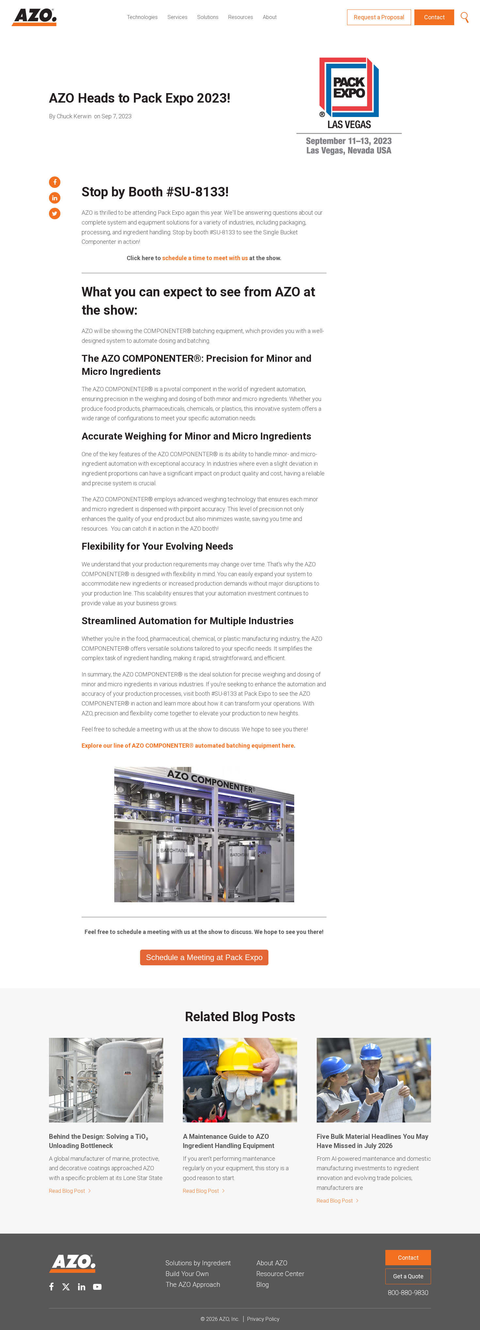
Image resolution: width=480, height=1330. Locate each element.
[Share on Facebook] (54, 182)
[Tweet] (54, 213)
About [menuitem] (270, 17)
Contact (434, 17)
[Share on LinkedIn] (54, 198)
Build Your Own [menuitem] (187, 1274)
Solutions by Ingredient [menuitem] (198, 1263)
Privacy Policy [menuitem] (263, 1319)
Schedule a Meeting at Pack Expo (204, 957)
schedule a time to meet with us (205, 258)
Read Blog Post (67, 1191)
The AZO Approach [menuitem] (193, 1284)
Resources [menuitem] (240, 17)
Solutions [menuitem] (207, 17)
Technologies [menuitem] (142, 17)
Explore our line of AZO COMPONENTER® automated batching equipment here (188, 745)
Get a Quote (408, 1276)
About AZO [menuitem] (271, 1263)
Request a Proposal (379, 17)
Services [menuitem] (177, 17)
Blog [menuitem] (262, 1284)
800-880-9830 (408, 1293)
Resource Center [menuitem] (280, 1274)
